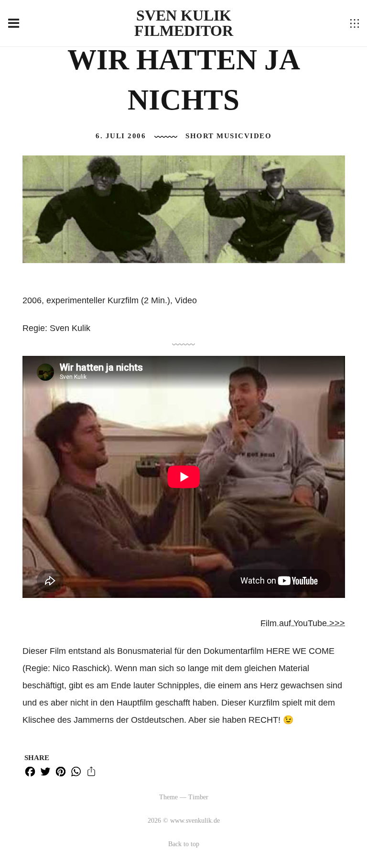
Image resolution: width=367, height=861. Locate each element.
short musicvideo (228, 136)
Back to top (183, 844)
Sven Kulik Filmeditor (183, 23)
